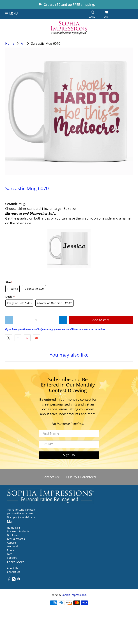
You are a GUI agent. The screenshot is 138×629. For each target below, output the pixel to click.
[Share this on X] (8, 337)
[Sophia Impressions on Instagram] (14, 580)
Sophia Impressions (74, 595)
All (23, 43)
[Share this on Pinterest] (27, 337)
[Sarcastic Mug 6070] (69, 111)
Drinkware (13, 535)
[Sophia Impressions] (69, 28)
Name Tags (13, 527)
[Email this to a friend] (36, 337)
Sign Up (69, 455)
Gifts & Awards (16, 539)
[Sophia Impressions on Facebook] (9, 580)
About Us (12, 568)
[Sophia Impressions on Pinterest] (18, 580)
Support (12, 557)
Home (9, 43)
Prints (10, 550)
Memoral (12, 546)
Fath (9, 554)
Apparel (12, 542)
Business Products (18, 531)
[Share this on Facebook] (18, 337)
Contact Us (13, 572)
